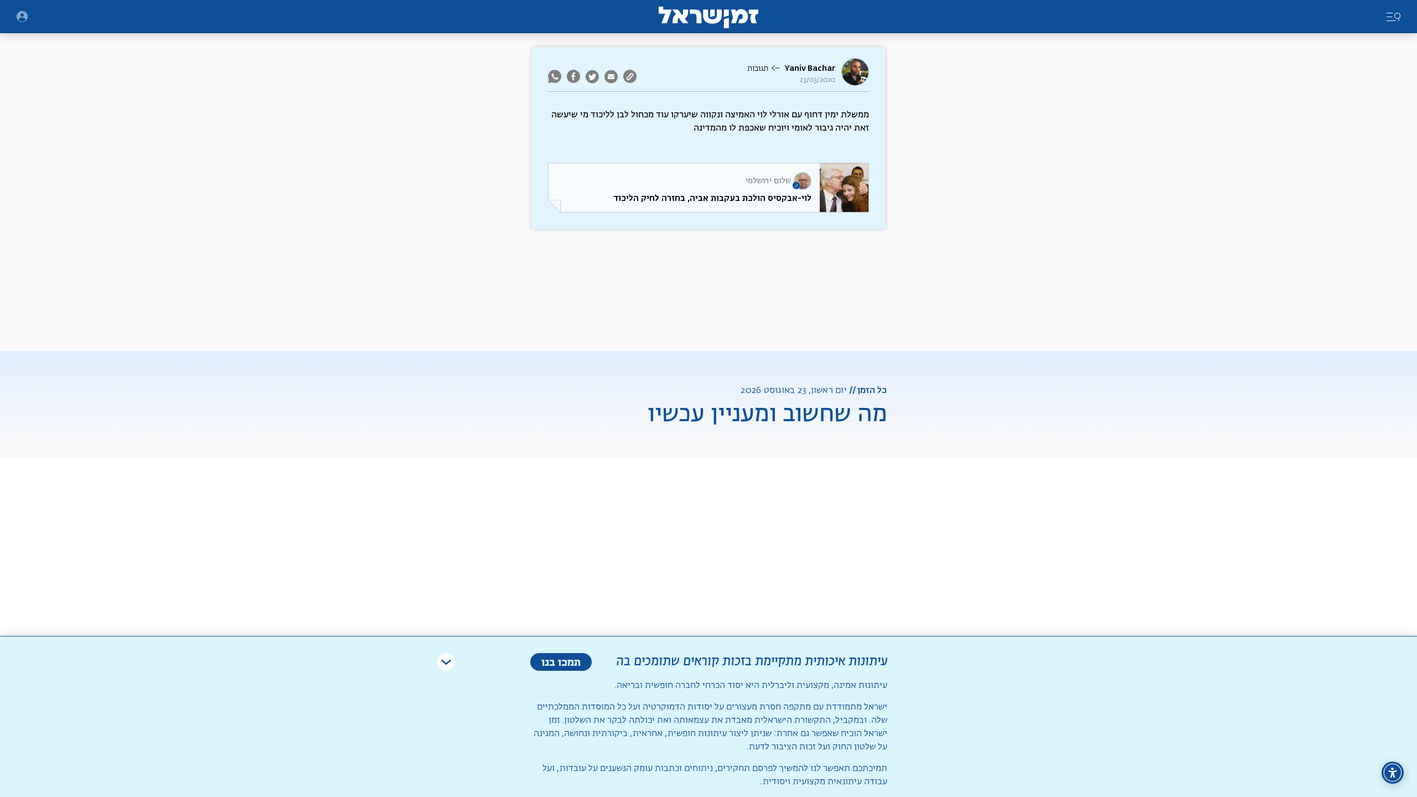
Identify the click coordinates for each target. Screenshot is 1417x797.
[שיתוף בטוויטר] (592, 76)
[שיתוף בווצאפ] (556, 76)
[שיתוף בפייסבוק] (573, 76)
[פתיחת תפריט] (22, 16)
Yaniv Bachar (809, 68)
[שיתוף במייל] (611, 76)
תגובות (757, 69)
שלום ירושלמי (768, 181)
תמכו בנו (561, 661)
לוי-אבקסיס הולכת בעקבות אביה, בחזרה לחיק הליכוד (712, 198)
